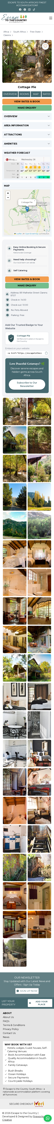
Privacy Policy (11, 1029)
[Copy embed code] (46, 353)
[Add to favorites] (45, 46)
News (6, 1037)
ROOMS (24, 94)
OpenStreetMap (31, 234)
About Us (8, 1017)
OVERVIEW (10, 94)
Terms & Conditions (14, 1025)
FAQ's (6, 1021)
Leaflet (19, 234)
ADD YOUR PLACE (42, 1003)
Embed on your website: (17, 348)
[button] (6, 61)
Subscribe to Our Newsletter (27, 384)
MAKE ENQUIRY (27, 107)
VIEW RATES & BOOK (27, 101)
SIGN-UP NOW (28, 991)
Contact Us (9, 1033)
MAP (36, 94)
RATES (47, 94)
